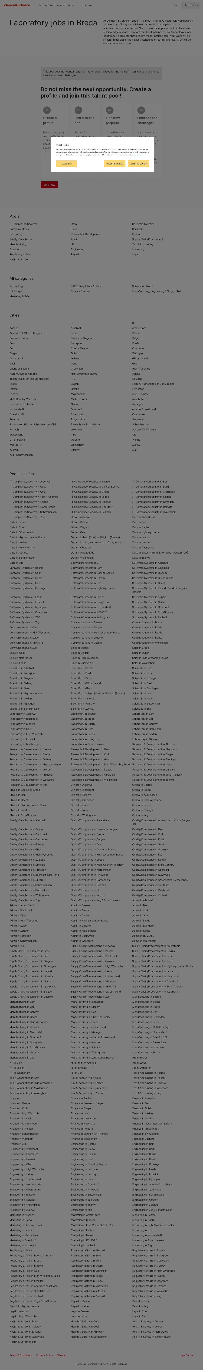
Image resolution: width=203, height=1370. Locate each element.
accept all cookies (138, 163)
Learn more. (138, 155)
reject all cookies (114, 163)
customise (67, 163)
